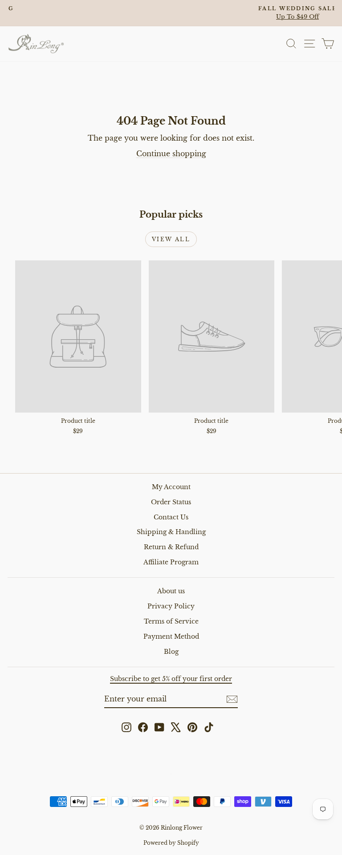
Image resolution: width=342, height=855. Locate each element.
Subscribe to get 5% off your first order (171, 679)
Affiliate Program (171, 562)
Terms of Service (171, 621)
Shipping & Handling (171, 532)
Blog (171, 652)
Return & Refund (171, 547)
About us (171, 591)
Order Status (171, 502)
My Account (171, 487)
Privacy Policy (171, 606)
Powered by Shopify (171, 842)
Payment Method (171, 636)
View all (171, 239)
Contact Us (171, 517)
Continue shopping (171, 153)
